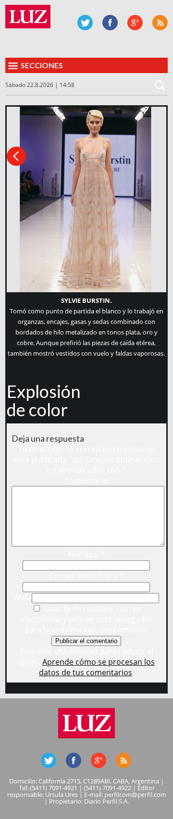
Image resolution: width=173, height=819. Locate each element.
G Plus (135, 22)
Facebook (110, 22)
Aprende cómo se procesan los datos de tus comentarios (97, 667)
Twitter (85, 22)
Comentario (86, 480)
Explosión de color (44, 400)
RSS (160, 22)
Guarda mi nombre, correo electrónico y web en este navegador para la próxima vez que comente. (86, 619)
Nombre (86, 554)
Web (21, 597)
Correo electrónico (86, 576)
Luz (27, 16)
